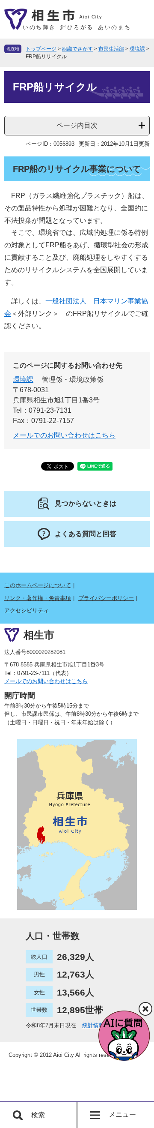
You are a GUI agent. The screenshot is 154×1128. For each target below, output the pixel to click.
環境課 (137, 49)
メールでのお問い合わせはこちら (64, 435)
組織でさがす (77, 49)
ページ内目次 (77, 125)
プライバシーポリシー (106, 598)
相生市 (39, 634)
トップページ (41, 49)
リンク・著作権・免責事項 (37, 598)
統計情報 (93, 1025)
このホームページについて (37, 585)
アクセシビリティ (26, 610)
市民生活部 (111, 49)
